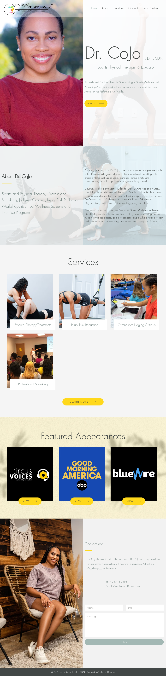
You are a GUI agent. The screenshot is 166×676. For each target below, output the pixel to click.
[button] (30, 501)
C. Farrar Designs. (106, 671)
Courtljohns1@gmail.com (127, 586)
